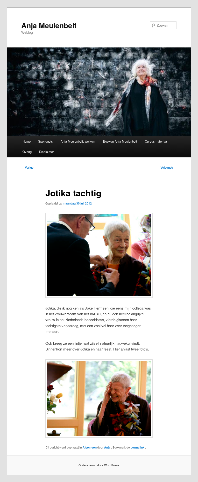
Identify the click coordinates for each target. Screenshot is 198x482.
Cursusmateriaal (156, 141)
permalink (138, 447)
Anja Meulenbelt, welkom (78, 141)
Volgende (169, 167)
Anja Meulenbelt (49, 25)
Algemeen (90, 447)
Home (26, 141)
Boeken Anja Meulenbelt (120, 141)
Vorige (27, 167)
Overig (27, 151)
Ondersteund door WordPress (99, 465)
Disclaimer (46, 151)
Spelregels (45, 141)
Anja (107, 447)
